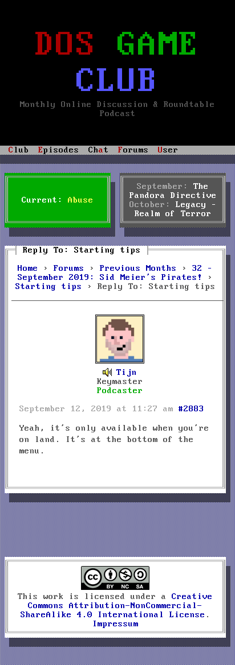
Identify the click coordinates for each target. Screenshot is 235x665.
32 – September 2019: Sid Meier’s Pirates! (115, 273)
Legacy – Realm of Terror (176, 209)
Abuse (81, 200)
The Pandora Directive (173, 191)
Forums (69, 268)
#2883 (191, 409)
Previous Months (138, 268)
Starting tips (48, 286)
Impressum (115, 624)
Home (28, 268)
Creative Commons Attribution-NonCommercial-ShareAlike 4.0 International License (117, 605)
